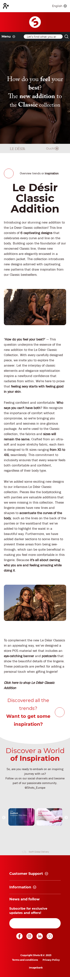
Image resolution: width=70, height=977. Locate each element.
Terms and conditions (25, 959)
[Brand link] (17, 148)
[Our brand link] (21, 817)
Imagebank (36, 967)
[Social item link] (19, 938)
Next (66, 818)
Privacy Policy (51, 959)
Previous (4, 818)
